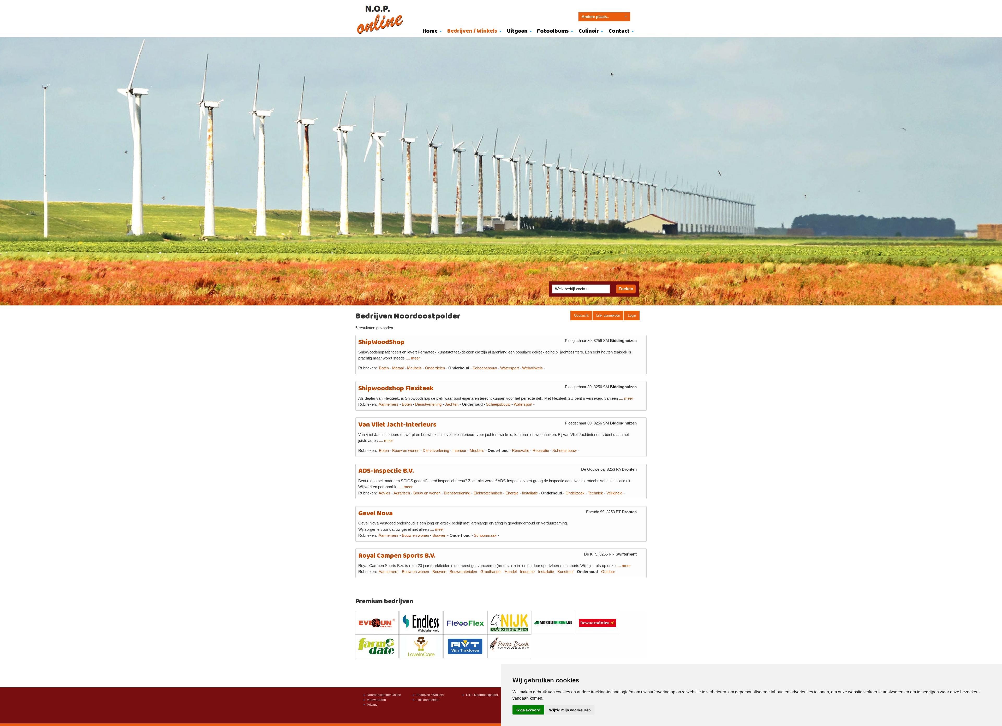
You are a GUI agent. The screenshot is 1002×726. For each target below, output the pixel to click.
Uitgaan (517, 31)
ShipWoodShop (381, 342)
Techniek (595, 493)
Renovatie (520, 450)
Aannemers (388, 404)
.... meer (413, 358)
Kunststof (565, 572)
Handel (511, 572)
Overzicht (581, 315)
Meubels (414, 368)
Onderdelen (435, 368)
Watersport (509, 368)
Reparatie (541, 450)
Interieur (459, 450)
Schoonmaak (485, 535)
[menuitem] (431, 31)
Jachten (451, 404)
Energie (511, 493)
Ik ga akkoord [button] (528, 710)
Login (632, 315)
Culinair (588, 31)
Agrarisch (401, 493)
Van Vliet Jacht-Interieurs (397, 425)
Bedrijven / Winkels (472, 31)
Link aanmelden (608, 315)
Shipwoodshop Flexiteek (395, 388)
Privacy (372, 705)
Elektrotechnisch (488, 493)
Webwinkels (532, 368)
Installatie (530, 493)
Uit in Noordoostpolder (482, 695)
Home (430, 31)
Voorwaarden (376, 700)
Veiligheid (614, 493)
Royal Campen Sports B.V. (397, 556)
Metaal (398, 368)
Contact (619, 31)
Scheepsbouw (485, 368)
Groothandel (490, 572)
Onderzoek (574, 493)
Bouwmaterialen (463, 572)
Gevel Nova (375, 513)
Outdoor (608, 572)
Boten (384, 368)
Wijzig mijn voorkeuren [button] (570, 710)
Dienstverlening (428, 404)
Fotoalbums (553, 31)
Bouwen (439, 535)
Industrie (527, 572)
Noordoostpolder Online (384, 695)
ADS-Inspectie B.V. (386, 471)
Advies (384, 493)
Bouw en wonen (405, 450)
